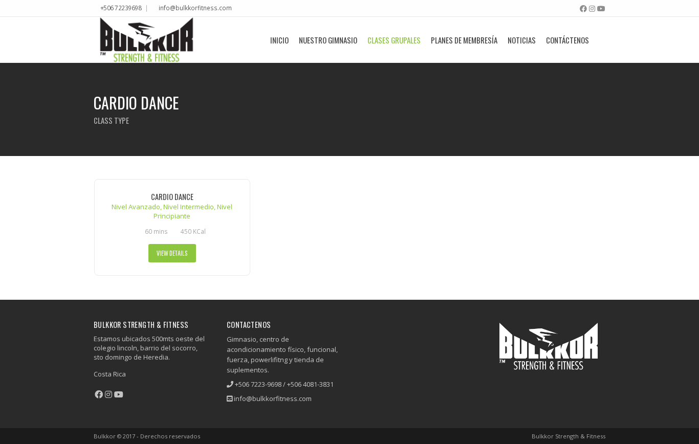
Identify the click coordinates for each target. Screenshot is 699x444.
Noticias (522, 40)
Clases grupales (394, 40)
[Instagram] (592, 8)
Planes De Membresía (464, 40)
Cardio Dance (172, 196)
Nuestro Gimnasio (328, 40)
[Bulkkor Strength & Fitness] (146, 39)
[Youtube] (601, 8)
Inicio (279, 40)
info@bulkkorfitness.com (195, 8)
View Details (172, 253)
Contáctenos (567, 40)
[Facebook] (583, 8)
